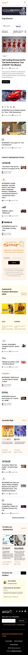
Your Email (7, 257)
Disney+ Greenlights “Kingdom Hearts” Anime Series (10, 346)
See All (24, 420)
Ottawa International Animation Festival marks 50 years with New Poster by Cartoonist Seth (19, 554)
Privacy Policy (21, 624)
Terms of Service (18, 641)
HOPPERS (17, 321)
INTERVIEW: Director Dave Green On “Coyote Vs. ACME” (10, 398)
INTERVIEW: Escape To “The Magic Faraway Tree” (9, 228)
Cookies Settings (14, 644)
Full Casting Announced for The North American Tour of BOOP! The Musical (14, 62)
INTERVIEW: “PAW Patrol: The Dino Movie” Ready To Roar (10, 379)
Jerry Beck (12, 581)
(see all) (5, 590)
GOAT (3, 321)
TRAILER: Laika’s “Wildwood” (10, 596)
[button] (17, 573)
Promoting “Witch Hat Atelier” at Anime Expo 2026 (9, 467)
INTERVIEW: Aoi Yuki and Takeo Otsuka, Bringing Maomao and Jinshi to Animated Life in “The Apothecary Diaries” (10, 487)
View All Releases (24, 293)
